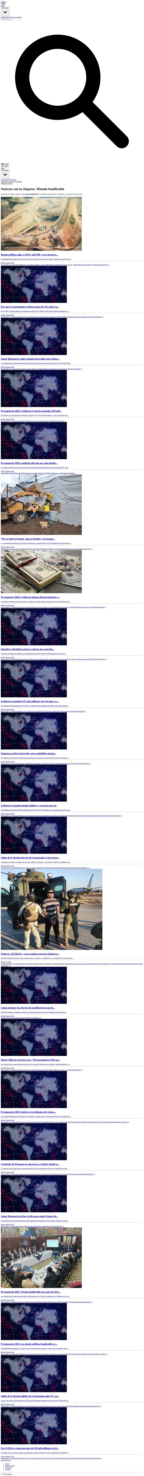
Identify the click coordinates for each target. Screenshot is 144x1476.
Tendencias (4, 17)
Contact (7, 1469)
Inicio (3, 6)
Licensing (8, 1468)
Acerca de (12, 17)
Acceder (5, 164)
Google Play (12, 180)
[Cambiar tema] (3, 4)
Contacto (19, 17)
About (7, 1464)
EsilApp (9, 1474)
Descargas (5, 8)
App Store (4, 180)
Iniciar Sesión (7, 183)
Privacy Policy (10, 1466)
